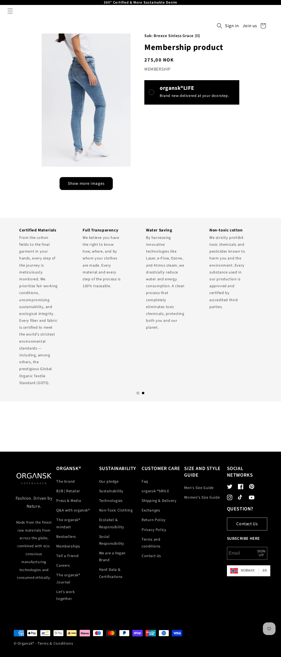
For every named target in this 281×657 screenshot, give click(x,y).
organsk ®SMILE (155, 491)
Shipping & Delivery (159, 501)
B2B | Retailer (68, 491)
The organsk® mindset (68, 523)
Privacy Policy (154, 530)
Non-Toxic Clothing (116, 510)
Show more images (86, 183)
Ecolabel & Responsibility (111, 523)
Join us (250, 26)
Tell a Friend (67, 556)
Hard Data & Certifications (111, 573)
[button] (10, 11)
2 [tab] (143, 393)
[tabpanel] (45, 305)
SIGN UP (261, 553)
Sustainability (111, 491)
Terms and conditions (151, 543)
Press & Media (68, 501)
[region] (140, 2)
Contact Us (151, 556)
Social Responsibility (111, 540)
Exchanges (151, 510)
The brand (65, 481)
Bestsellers (66, 536)
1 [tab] (138, 393)
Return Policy (154, 520)
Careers (63, 565)
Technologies (111, 501)
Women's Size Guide (202, 497)
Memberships (68, 546)
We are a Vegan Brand (112, 556)
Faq (145, 481)
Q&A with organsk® (73, 510)
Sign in (232, 26)
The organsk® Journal (68, 578)
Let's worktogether (65, 595)
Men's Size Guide (199, 488)
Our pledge (109, 481)
